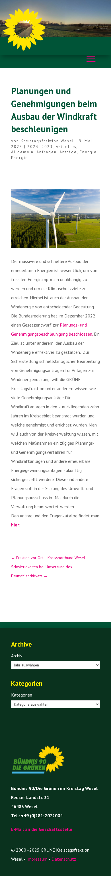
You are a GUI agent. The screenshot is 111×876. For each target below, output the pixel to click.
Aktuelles (66, 146)
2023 (33, 146)
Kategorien (21, 695)
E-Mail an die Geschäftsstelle (41, 829)
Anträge (68, 151)
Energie (88, 151)
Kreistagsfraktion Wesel (47, 140)
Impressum (37, 859)
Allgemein (22, 151)
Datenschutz (64, 859)
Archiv (16, 655)
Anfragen (46, 151)
